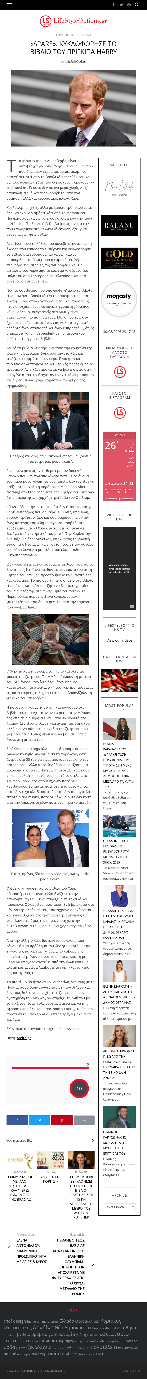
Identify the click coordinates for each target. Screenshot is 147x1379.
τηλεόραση (89, 1354)
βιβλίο (23, 1334)
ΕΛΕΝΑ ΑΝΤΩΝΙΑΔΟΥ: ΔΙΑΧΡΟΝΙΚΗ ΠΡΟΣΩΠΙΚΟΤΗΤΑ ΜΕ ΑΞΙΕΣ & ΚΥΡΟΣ (31, 1248)
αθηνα (129, 1328)
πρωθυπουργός (128, 1348)
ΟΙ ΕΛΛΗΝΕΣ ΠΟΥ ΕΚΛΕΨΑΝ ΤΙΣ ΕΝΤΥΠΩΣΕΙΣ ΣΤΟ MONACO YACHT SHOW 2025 (116, 851)
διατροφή (92, 1335)
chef (8, 1321)
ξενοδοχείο (39, 1347)
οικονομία (58, 1348)
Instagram (34, 1322)
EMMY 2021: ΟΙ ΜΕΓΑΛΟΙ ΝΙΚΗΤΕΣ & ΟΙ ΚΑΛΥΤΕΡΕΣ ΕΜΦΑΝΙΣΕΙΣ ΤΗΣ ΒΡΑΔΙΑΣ (20, 1188)
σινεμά (10, 1353)
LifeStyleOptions (75, 61)
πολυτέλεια (103, 1347)
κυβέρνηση (105, 1341)
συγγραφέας (24, 1354)
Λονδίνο (43, 1327)
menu (46, 1321)
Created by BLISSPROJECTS (51, 1371)
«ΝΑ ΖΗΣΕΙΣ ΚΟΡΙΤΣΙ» (50, 1179)
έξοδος (118, 1328)
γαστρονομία (61, 1334)
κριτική (91, 1341)
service (55, 1321)
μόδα (9, 1347)
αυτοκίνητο (10, 1335)
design (19, 1321)
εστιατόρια (16, 1340)
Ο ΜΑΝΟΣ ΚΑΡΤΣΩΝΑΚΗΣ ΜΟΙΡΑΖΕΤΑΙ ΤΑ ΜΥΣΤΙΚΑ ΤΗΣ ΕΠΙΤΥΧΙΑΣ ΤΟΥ (115, 1143)
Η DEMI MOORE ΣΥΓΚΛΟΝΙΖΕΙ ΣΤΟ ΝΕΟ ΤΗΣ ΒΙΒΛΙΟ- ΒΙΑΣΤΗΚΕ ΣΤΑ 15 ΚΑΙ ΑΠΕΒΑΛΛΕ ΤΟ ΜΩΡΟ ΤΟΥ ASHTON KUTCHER (81, 1197)
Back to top (129, 1371)
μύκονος (21, 1348)
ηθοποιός (35, 1341)
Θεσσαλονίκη (87, 1321)
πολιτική (84, 1348)
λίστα (118, 1341)
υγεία (101, 1353)
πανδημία (71, 1348)
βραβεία (39, 1334)
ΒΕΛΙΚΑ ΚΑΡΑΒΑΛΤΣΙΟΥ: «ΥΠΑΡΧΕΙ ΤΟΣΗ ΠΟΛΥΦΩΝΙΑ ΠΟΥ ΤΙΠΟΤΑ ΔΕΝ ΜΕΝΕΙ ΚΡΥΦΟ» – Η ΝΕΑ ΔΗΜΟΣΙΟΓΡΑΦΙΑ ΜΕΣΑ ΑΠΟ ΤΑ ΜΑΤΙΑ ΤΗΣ (118, 765)
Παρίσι (97, 1328)
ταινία (52, 1353)
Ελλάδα (67, 1321)
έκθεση (108, 1328)
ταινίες (66, 1353)
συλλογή (38, 1354)
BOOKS (60, 34)
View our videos (119, 640)
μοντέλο (130, 1341)
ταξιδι (78, 1354)
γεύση (81, 1334)
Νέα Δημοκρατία (73, 1327)
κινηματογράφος (58, 1341)
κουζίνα (80, 1341)
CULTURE (69, 34)
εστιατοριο (114, 1334)
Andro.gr (24, 1038)
